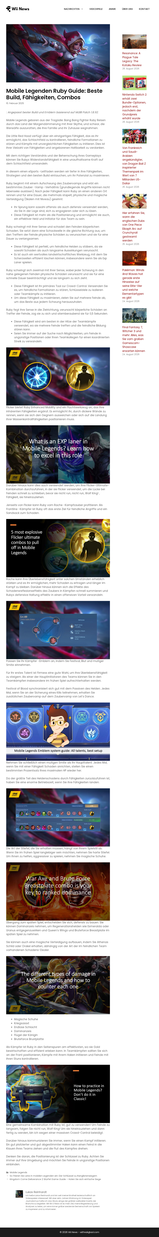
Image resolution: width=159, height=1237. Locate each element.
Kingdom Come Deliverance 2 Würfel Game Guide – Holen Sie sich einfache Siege (55, 1179)
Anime (112, 8)
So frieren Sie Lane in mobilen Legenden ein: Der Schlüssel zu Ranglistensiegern (53, 1175)
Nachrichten (72, 8)
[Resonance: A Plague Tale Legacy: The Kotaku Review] (134, 47)
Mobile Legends (18, 1172)
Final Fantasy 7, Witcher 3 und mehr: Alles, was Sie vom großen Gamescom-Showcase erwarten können (133, 339)
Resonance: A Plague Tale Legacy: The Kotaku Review (132, 59)
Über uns (127, 8)
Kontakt (144, 8)
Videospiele (96, 8)
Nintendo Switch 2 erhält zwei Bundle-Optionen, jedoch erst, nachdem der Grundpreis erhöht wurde (134, 106)
